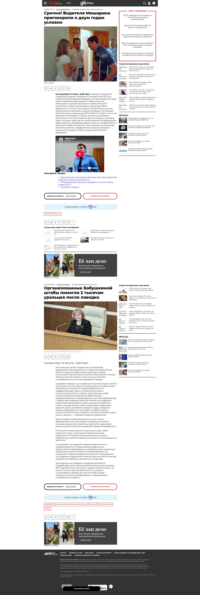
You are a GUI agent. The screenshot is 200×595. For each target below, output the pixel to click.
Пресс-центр (89, 553)
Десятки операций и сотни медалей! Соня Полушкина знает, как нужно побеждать (137, 45)
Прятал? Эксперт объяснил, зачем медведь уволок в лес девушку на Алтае (141, 328)
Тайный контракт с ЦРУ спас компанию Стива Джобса (138, 134)
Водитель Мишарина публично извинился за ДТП (102, 239)
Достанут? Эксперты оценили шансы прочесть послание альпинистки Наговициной (142, 76)
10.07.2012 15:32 (49, 9)
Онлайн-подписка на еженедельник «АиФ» (129, 553)
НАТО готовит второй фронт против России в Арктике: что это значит (141, 340)
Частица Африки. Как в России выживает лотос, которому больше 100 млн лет (141, 320)
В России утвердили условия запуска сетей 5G (139, 142)
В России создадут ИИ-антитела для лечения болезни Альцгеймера (141, 126)
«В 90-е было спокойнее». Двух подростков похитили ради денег (141, 289)
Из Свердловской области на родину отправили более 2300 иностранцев (137, 54)
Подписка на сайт (75, 553)
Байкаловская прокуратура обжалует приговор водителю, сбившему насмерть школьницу (87, 178)
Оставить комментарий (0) (100, 196)
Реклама (63, 553)
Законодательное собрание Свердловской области (63, 351)
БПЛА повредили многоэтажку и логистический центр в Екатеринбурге (137, 17)
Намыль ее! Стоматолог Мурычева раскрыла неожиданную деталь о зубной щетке (141, 69)
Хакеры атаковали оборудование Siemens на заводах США (140, 149)
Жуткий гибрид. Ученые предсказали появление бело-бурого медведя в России (142, 99)
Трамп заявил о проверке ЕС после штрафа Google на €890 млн (141, 119)
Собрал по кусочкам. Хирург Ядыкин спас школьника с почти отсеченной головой (142, 107)
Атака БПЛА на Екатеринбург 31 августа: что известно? (137, 27)
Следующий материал (82, 588)
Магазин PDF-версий (103, 553)
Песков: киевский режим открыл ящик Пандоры (140, 355)
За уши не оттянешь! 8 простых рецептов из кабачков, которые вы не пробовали (142, 298)
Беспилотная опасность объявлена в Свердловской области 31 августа (137, 36)
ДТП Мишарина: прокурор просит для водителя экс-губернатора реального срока (66, 247)
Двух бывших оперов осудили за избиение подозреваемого (102, 231)
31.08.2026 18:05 (49, 284)
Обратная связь (66, 555)
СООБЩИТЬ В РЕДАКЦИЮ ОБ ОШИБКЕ (86, 555)
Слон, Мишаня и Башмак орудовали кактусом (63, 239)
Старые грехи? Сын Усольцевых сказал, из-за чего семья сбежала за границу (142, 305)
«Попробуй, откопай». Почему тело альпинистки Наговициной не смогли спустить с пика (142, 91)
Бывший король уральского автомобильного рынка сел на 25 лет (66, 232)
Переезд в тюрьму (69, 187)
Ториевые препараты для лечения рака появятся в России (140, 348)
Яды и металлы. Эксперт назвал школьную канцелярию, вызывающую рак (140, 84)
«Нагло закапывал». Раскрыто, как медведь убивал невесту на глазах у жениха (142, 313)
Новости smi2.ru (51, 277)
